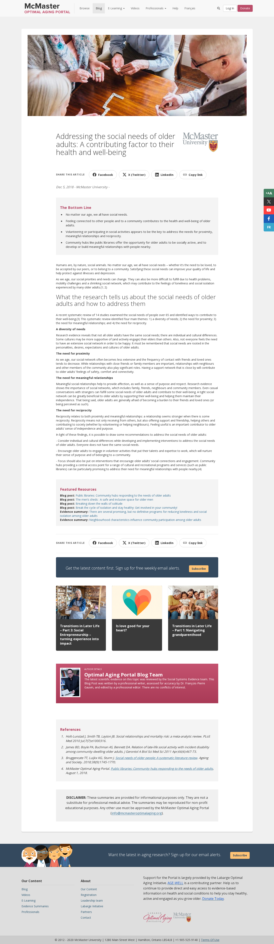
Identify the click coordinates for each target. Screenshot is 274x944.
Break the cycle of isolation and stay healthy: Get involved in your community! (126, 508)
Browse (85, 8)
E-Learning (28, 900)
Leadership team (92, 900)
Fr (269, 227)
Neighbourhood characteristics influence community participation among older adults (145, 520)
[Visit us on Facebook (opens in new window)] (269, 218)
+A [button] (269, 193)
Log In (230, 8)
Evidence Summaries (35, 906)
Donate (245, 8)
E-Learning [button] (115, 8)
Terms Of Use (210, 940)
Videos (135, 8)
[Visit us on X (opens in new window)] (269, 201)
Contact (86, 917)
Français (189, 8)
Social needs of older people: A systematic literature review (156, 758)
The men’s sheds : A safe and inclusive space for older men (114, 499)
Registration (89, 895)
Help (175, 8)
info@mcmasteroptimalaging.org (137, 813)
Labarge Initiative (92, 906)
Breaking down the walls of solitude (99, 503)
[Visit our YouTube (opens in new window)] (269, 210)
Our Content (89, 889)
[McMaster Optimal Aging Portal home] (157, 915)
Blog (99, 8)
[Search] (218, 8)
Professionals (30, 912)
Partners (86, 912)
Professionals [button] (155, 8)
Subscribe (199, 569)
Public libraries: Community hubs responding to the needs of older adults (123, 495)
